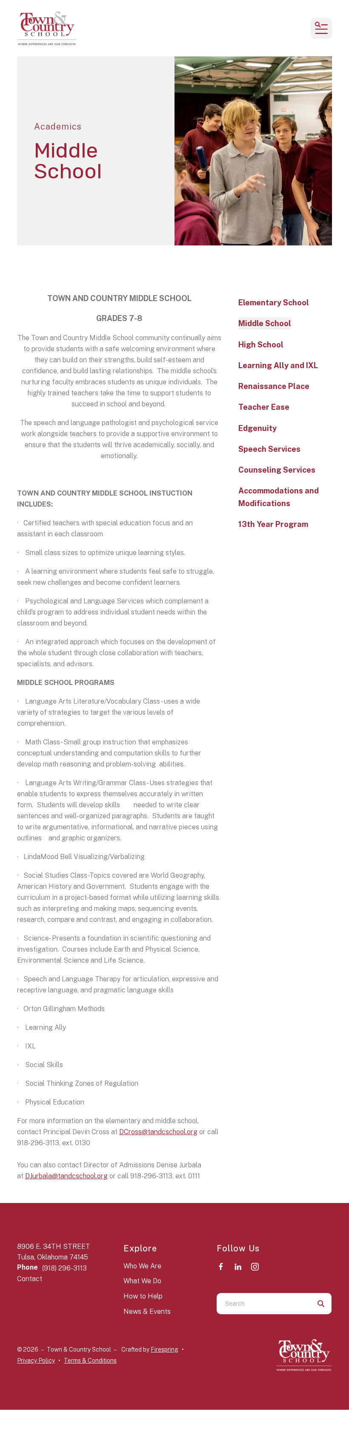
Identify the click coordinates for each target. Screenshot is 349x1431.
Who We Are (142, 1266)
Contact (29, 1279)
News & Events (147, 1311)
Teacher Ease (263, 407)
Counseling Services (276, 469)
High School (260, 344)
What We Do (142, 1281)
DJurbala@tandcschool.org (66, 1176)
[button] (321, 28)
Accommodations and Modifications (278, 496)
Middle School (264, 323)
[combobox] (263, 1303)
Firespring (164, 1349)
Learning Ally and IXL (278, 365)
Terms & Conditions (90, 1360)
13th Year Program (273, 524)
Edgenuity (257, 428)
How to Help (143, 1296)
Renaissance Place (273, 386)
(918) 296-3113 (64, 1268)
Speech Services (269, 449)
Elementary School (273, 302)
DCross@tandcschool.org (158, 1132)
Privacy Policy (36, 1360)
